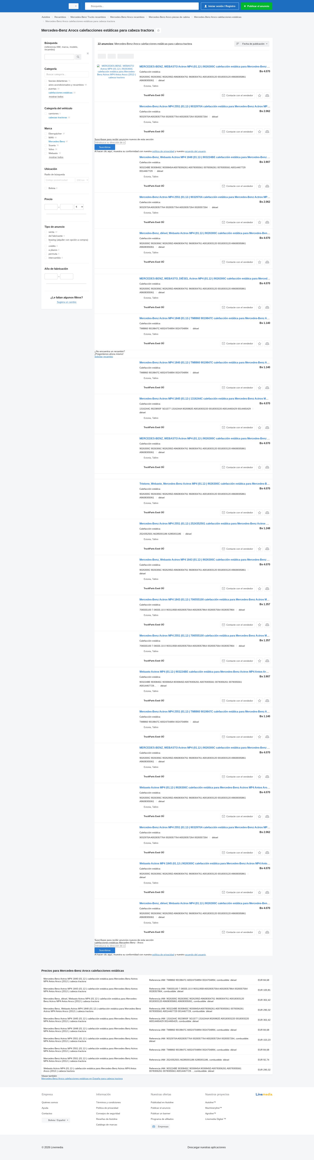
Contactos (47, 1113)
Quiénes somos (50, 1102)
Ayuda (45, 1108)
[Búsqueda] (88, 6)
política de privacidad (163, 151)
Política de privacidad (107, 1108)
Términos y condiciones (108, 1102)
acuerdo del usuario (195, 151)
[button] (259, 95)
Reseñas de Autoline (106, 1119)
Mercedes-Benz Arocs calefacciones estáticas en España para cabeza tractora (82, 1078)
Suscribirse (105, 147)
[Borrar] (88, 53)
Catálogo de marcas (106, 1124)
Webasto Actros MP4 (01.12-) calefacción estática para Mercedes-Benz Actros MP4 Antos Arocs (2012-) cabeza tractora (90, 1069)
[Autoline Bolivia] (53, 6)
